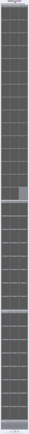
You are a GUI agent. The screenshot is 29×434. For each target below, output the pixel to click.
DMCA (15, 430)
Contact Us (14, 430)
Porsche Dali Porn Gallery (5, 379)
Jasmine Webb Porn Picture (23, 339)
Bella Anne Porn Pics (23, 379)
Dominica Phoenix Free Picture (6, 352)
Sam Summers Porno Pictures (23, 419)
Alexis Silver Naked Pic (14, 406)
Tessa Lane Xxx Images (14, 419)
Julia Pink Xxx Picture (14, 339)
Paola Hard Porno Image (23, 352)
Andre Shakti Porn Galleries (5, 339)
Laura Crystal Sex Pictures (5, 406)
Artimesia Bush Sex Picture (23, 406)
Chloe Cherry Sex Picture (14, 352)
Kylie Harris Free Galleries (5, 419)
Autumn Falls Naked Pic (14, 379)
